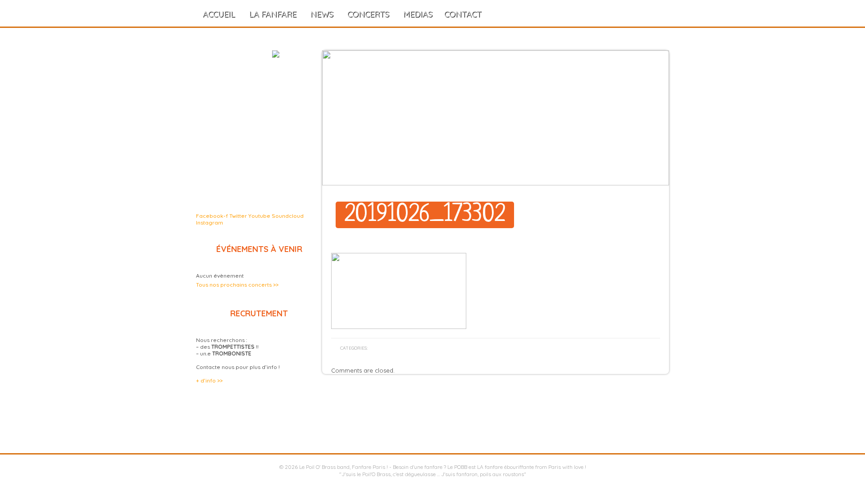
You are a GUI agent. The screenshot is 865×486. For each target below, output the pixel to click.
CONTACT (463, 14)
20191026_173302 (425, 215)
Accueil (219, 14)
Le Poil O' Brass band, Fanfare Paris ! (343, 467)
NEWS (321, 14)
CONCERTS (368, 14)
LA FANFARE (272, 14)
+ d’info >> (209, 380)
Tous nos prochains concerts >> (237, 284)
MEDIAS (417, 14)
